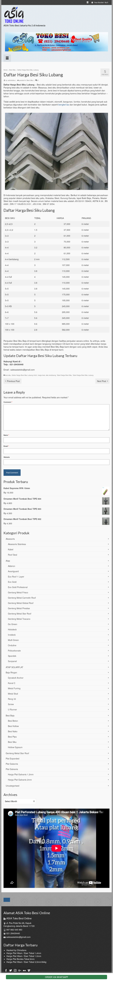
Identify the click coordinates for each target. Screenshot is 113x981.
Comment (8, 402)
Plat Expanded (12, 758)
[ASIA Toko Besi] (56, 15)
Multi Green (13, 640)
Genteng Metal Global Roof (20, 603)
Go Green (12, 624)
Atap (8, 560)
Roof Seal (12, 554)
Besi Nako (12, 731)
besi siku (8, 375)
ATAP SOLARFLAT (14, 667)
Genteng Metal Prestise (19, 608)
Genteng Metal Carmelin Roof (22, 597)
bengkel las (63, 104)
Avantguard (13, 571)
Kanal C (11, 683)
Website (7, 457)
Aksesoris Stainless (17, 544)
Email (6, 446)
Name (6, 435)
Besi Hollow (13, 726)
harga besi (41, 375)
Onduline (12, 645)
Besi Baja (10, 715)
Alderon (11, 566)
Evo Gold (12, 581)
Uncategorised (12, 785)
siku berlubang (51, 375)
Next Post (101, 381)
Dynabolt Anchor (15, 677)
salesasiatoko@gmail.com (18, 936)
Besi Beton (13, 720)
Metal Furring (14, 688)
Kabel (10, 549)
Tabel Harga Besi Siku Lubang (83, 375)
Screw (11, 704)
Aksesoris (10, 538)
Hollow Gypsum (15, 747)
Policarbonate (14, 650)
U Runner (12, 709)
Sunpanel (12, 661)
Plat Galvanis (12, 769)
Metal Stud (13, 693)
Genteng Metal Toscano (19, 618)
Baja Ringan (11, 672)
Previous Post (13, 381)
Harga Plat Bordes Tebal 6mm (20, 959)
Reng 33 (12, 698)
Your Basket (101, 2)
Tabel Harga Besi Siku (64, 375)
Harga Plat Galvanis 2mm (20, 779)
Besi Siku (30, 80)
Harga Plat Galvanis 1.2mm (21, 774)
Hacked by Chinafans (16, 950)
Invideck (12, 634)
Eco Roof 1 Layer (16, 576)
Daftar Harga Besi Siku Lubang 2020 (24, 375)
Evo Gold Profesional (18, 587)
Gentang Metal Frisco (18, 592)
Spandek (12, 655)
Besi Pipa (12, 736)
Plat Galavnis (12, 763)
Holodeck (12, 629)
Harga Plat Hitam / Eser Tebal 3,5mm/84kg (26, 961)
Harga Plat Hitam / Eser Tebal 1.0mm (23, 956)
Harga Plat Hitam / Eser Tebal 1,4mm (23, 953)
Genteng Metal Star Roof (19, 613)
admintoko (11, 80)
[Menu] (7, 58)
